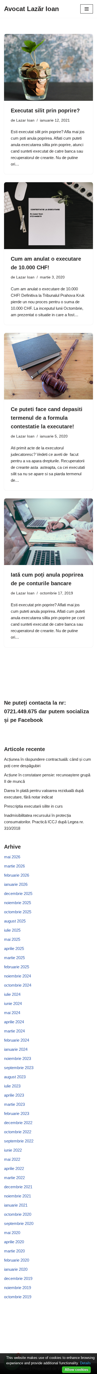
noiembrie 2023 (17, 1058)
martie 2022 (14, 1177)
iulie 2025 (12, 930)
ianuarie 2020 (15, 1269)
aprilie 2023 (14, 1095)
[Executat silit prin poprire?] (48, 67)
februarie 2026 (16, 875)
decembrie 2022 (18, 1122)
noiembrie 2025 (17, 902)
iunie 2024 (13, 1003)
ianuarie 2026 (15, 884)
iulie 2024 (12, 994)
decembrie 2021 (18, 1186)
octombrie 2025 (17, 912)
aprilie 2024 (14, 1022)
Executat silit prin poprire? (45, 110)
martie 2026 (14, 866)
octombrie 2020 (17, 1214)
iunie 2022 (13, 1150)
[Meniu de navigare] (86, 8)
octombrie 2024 (17, 985)
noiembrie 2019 (17, 1287)
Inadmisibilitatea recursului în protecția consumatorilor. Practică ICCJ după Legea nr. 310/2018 (44, 822)
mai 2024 (12, 1012)
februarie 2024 (16, 1040)
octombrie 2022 (17, 1131)
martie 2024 (14, 1031)
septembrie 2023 (18, 1067)
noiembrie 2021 (17, 1196)
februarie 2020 (16, 1260)
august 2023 (15, 1077)
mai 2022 (12, 1159)
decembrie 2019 (18, 1278)
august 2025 (15, 921)
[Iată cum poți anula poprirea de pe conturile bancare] (48, 531)
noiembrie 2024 (17, 976)
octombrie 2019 (17, 1296)
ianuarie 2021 (15, 1205)
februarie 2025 (16, 967)
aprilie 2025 (14, 948)
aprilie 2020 (14, 1241)
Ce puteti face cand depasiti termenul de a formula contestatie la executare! (46, 417)
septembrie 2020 (18, 1223)
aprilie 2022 (14, 1168)
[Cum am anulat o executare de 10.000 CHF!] (48, 215)
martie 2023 (14, 1104)
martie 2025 (14, 957)
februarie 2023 (16, 1113)
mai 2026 (12, 857)
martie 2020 (14, 1251)
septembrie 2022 (18, 1141)
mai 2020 (12, 1232)
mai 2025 (12, 939)
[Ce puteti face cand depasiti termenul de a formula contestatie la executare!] (48, 366)
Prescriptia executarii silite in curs (33, 806)
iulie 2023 (12, 1086)
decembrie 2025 (18, 893)
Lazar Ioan (25, 120)
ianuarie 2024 (15, 1049)
